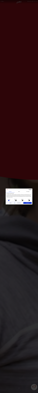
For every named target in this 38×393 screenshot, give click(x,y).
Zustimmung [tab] (10, 191)
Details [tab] (19, 191)
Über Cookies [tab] (27, 191)
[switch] (16, 201)
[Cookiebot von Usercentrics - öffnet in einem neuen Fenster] (29, 189)
